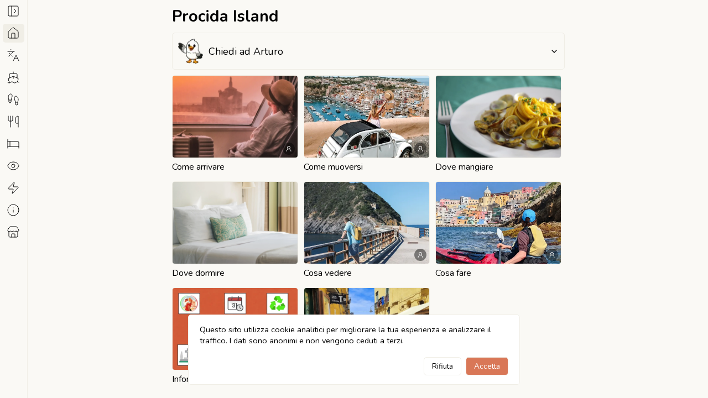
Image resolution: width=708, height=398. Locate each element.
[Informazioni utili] (13, 210)
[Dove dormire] (13, 143)
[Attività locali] (13, 232)
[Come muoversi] (13, 99)
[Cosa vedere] (13, 165)
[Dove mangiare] (13, 121)
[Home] (13, 33)
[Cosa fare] (13, 188)
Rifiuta (442, 366)
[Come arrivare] (13, 77)
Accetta (487, 366)
